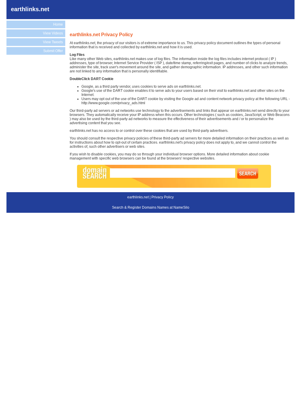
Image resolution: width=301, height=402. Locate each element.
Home (58, 24)
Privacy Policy (162, 197)
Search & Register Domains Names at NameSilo (150, 207)
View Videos (53, 33)
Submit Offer (53, 51)
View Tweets (53, 42)
